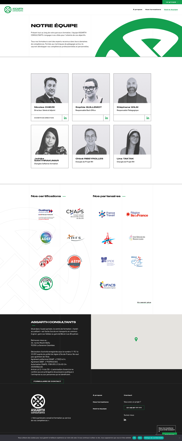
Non (140, 438)
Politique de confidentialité (154, 438)
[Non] (179, 438)
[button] (136, 339)
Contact (128, 395)
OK (134, 438)
